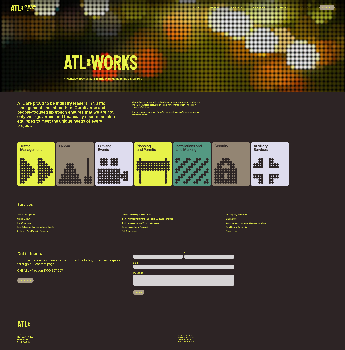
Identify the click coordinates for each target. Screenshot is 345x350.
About (196, 7)
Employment (259, 7)
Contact (304, 7)
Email (136, 262)
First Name (137, 253)
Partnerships (283, 7)
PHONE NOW (327, 7)
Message (138, 273)
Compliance (236, 7)
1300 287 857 (53, 270)
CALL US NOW (25, 280)
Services (214, 7)
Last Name (188, 253)
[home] (101, 8)
